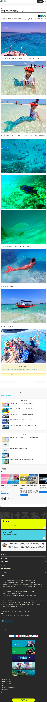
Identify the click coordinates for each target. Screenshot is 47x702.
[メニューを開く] (45, 1)
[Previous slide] (2, 498)
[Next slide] (5, 498)
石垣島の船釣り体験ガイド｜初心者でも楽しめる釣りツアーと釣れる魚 (21, 419)
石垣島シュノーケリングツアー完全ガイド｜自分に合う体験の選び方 (21, 403)
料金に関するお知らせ (13, 442)
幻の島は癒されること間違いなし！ (8, 381)
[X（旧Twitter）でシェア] (39, 16)
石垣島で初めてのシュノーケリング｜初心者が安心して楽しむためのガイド (22, 414)
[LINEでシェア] (43, 16)
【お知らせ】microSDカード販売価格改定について (18, 448)
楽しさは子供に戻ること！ (40, 381)
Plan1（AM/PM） (6, 368)
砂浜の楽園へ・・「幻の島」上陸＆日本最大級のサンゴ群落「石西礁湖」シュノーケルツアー (20, 369)
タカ (15, 374)
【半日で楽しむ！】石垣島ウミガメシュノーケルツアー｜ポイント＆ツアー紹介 (23, 425)
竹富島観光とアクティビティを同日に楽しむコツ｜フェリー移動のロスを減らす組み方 (24, 437)
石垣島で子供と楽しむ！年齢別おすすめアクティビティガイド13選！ (21, 408)
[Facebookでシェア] (41, 16)
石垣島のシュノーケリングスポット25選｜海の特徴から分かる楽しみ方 (21, 459)
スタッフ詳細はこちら (27, 374)
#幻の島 (3, 395)
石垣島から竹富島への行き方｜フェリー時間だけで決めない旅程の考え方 (22, 453)
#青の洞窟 (8, 395)
